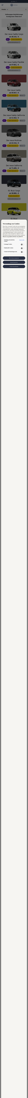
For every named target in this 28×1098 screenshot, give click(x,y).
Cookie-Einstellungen (14, 266)
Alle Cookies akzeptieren (14, 258)
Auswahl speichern (14, 262)
